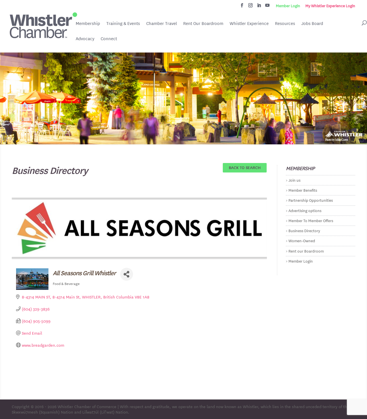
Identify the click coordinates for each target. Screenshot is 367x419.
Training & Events (123, 23)
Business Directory (304, 230)
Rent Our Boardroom (203, 23)
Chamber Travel (161, 23)
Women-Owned (301, 240)
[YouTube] (267, 7)
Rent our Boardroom (306, 251)
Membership (88, 23)
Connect (109, 39)
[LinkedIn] (259, 7)
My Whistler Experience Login (330, 5)
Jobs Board (312, 23)
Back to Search (245, 167)
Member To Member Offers (310, 220)
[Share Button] (126, 274)
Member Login (288, 5)
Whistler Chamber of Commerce (87, 406)
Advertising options (304, 210)
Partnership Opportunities (310, 200)
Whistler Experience (249, 23)
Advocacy (85, 39)
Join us (294, 180)
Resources (285, 23)
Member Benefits (302, 190)
